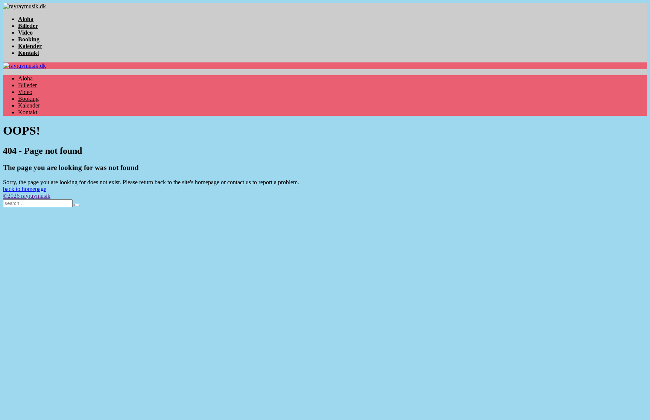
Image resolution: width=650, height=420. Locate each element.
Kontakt (28, 53)
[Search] (77, 205)
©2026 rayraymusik (26, 196)
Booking (28, 39)
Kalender (30, 46)
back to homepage (24, 189)
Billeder (28, 26)
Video (25, 32)
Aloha (25, 19)
